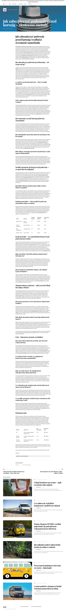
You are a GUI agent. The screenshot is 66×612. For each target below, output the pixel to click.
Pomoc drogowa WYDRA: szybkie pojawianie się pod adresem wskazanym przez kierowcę (47, 526)
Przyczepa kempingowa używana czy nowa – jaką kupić (47, 566)
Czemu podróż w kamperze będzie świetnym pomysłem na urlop (48, 587)
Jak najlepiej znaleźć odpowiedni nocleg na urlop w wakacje (47, 545)
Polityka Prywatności (24, 606)
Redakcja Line (38, 487)
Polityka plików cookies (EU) (36, 606)
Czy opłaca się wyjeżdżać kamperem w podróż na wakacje (47, 504)
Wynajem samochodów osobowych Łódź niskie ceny (28, 332)
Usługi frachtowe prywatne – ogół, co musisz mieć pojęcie (48, 483)
